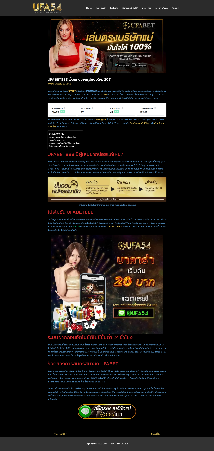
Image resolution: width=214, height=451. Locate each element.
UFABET (72, 90)
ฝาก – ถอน (146, 7)
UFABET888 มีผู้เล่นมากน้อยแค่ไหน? (63, 137)
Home (89, 7)
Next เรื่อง (157, 433)
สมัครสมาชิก (101, 7)
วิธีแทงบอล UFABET (130, 7)
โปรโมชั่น (114, 7)
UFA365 (103, 94)
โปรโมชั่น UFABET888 (57, 140)
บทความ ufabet (54, 83)
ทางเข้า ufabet (161, 7)
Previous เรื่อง (59, 433)
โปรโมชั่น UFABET (115, 226)
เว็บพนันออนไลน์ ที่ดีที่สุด (140, 123)
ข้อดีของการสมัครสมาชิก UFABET (62, 146)
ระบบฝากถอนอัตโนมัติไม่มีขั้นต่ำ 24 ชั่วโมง (64, 143)
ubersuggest (100, 119)
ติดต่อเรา (175, 7)
